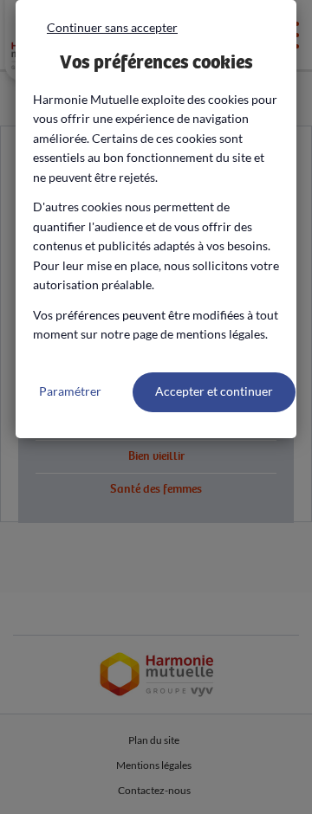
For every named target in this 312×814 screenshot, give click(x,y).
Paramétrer (70, 391)
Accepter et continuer (214, 391)
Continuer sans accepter (112, 27)
